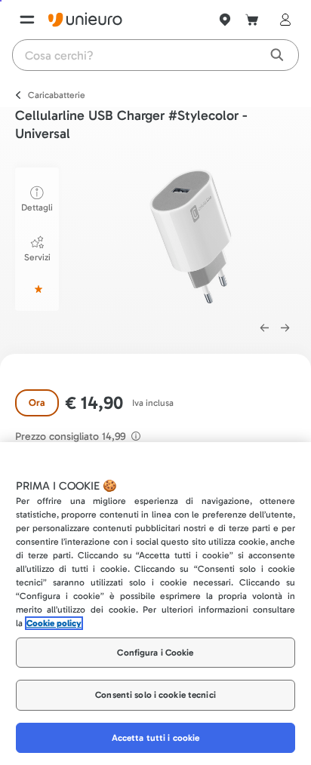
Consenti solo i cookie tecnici (155, 695)
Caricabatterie (56, 95)
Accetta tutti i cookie (156, 738)
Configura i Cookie (155, 652)
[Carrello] (252, 19)
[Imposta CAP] (224, 19)
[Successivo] (285, 328)
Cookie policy (54, 623)
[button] (191, 236)
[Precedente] (264, 328)
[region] (155, 603)
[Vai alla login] (282, 19)
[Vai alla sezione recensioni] (37, 289)
